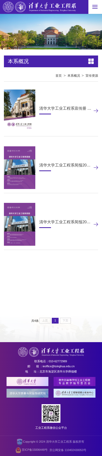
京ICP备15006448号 (34, 450)
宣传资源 (92, 75)
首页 (58, 75)
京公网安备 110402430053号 (67, 450)
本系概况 (73, 75)
